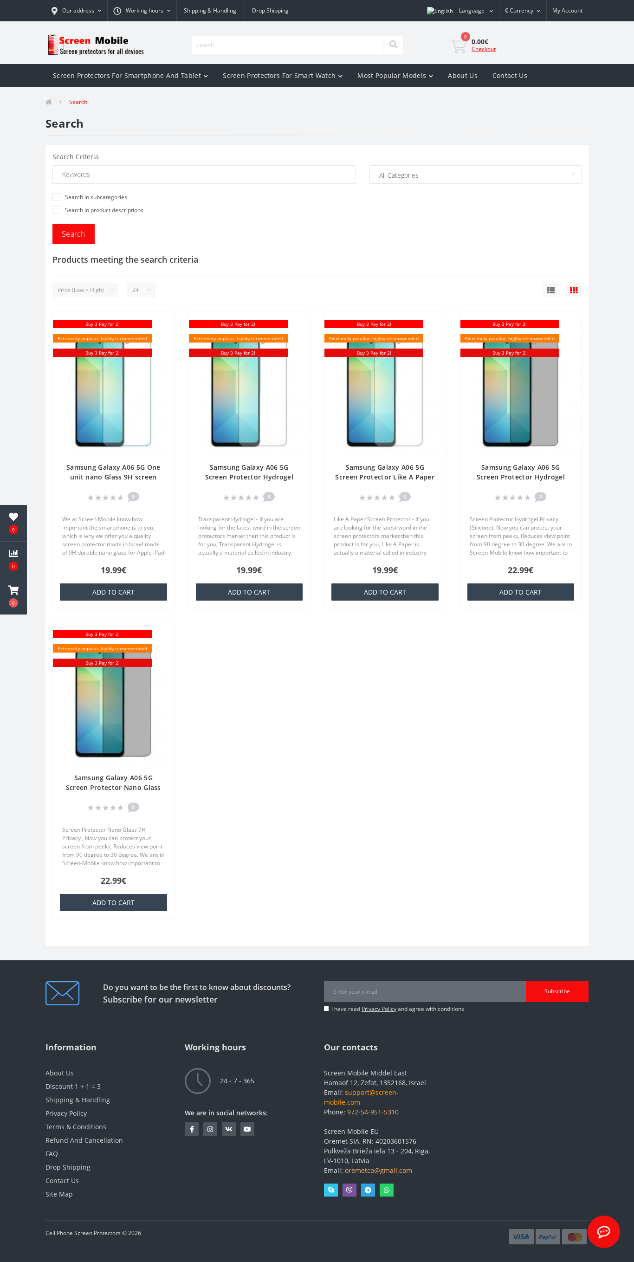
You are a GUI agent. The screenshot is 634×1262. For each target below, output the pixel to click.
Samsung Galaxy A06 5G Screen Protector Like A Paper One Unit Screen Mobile (384, 477)
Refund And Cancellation (84, 1140)
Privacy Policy (379, 1009)
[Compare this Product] (162, 338)
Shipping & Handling (210, 10)
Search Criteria (75, 156)
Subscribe (557, 991)
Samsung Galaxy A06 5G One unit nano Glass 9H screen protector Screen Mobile (113, 477)
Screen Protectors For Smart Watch (279, 75)
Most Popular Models (391, 75)
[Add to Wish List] (162, 324)
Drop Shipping (270, 10)
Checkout (484, 49)
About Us (462, 75)
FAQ (51, 1153)
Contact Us (509, 75)
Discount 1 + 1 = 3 (73, 1086)
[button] (76, 10)
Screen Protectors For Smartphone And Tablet (127, 75)
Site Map (59, 1194)
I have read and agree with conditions (397, 1009)
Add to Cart (113, 592)
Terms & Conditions (75, 1126)
